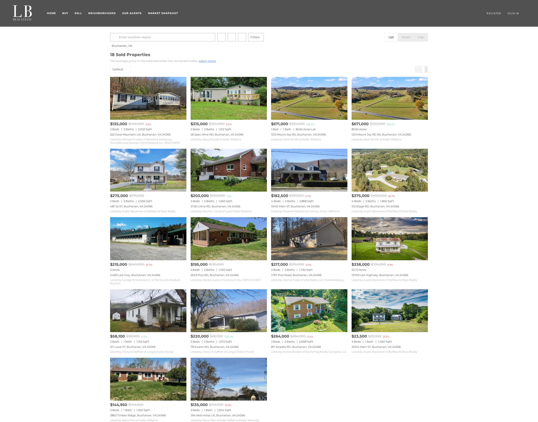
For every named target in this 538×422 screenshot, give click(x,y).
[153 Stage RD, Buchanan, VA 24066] (390, 170)
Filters (255, 37)
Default (117, 69)
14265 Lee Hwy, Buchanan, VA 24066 (135, 275)
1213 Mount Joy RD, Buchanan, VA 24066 (298, 134)
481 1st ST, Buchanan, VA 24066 (131, 206)
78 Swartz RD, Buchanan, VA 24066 (215, 346)
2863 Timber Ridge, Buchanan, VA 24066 (138, 415)
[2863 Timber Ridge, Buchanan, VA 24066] (148, 379)
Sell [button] (78, 13)
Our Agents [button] (132, 13)
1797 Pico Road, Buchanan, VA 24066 (296, 275)
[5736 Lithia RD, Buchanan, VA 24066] (229, 170)
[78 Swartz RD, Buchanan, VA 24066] (229, 310)
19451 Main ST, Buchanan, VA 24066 (295, 206)
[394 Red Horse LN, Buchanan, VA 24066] (229, 379)
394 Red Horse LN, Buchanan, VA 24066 (218, 415)
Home (51, 13)
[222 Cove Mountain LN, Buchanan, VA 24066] (148, 98)
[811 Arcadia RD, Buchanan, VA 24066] (309, 310)
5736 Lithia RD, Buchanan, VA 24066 (215, 206)
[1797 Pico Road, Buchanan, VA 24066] (309, 238)
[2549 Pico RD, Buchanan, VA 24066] (229, 238)
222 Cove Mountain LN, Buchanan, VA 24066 (140, 134)
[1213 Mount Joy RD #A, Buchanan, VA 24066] (390, 98)
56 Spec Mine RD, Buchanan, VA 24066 (217, 134)
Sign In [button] (513, 13)
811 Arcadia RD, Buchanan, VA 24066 (296, 346)
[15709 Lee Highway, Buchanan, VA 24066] (390, 238)
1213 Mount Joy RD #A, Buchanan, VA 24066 (381, 134)
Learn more (207, 61)
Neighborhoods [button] (102, 13)
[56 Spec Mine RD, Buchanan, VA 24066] (229, 98)
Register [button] (494, 13)
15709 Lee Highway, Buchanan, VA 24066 (380, 275)
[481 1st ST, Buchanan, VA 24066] (148, 170)
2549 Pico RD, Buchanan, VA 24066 (215, 275)
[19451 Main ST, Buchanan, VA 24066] (309, 170)
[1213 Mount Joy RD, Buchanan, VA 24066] (309, 98)
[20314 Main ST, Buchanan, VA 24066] (390, 310)
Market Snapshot (163, 13)
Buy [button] (65, 13)
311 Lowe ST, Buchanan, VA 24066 (133, 346)
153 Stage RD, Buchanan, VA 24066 (375, 206)
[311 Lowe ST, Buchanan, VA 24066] (148, 310)
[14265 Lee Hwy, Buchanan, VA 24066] (148, 238)
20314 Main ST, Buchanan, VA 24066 (376, 346)
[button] (115, 37)
